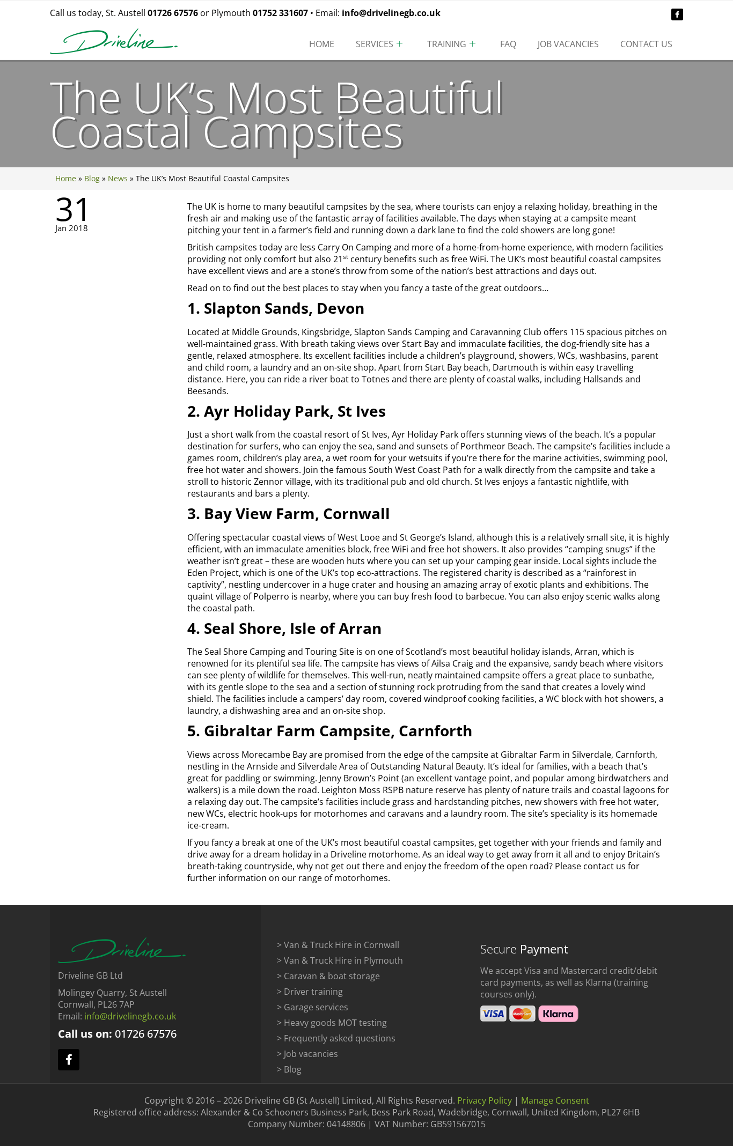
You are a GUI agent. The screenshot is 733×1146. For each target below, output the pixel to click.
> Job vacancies (307, 1054)
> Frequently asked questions (336, 1038)
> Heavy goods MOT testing (332, 1023)
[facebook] (677, 14)
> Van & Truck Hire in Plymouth (340, 960)
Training (446, 44)
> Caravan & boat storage (328, 976)
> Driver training (310, 991)
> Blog (289, 1069)
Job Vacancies (568, 44)
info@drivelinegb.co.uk (391, 13)
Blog (92, 178)
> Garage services (312, 1007)
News (118, 178)
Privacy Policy (484, 1100)
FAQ (508, 44)
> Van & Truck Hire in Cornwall (338, 945)
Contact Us (646, 44)
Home (321, 44)
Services (374, 44)
